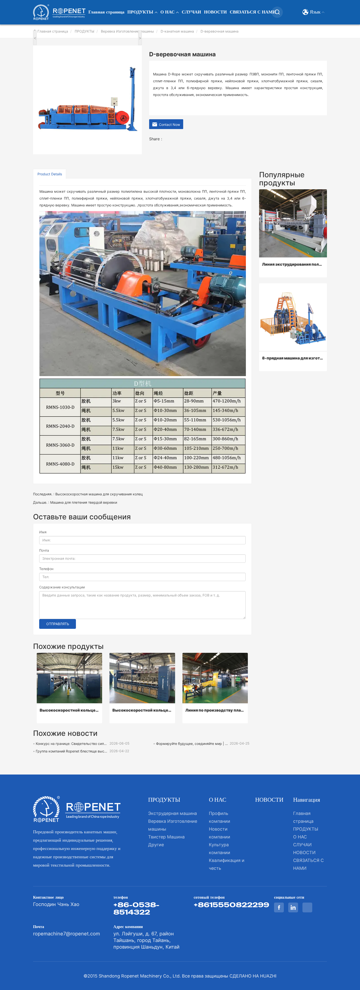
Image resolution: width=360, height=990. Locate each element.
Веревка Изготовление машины (127, 31)
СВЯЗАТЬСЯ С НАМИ (253, 12)
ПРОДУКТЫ (141, 12)
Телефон (46, 569)
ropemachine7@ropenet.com (66, 934)
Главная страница (106, 12)
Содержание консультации (62, 587)
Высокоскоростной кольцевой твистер (69, 710)
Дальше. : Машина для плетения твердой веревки (75, 502)
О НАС (168, 12)
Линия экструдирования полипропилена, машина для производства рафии (293, 264)
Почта (44, 550)
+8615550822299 (231, 904)
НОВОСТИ (215, 12)
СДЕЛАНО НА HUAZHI (252, 975)
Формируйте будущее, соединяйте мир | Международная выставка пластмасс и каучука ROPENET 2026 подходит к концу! (192, 743)
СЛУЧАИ (191, 12)
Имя (43, 532)
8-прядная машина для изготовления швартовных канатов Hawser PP (293, 358)
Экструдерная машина (172, 813)
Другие (156, 844)
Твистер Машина (166, 836)
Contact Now (168, 124)
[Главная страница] (59, 12)
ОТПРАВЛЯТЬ (57, 624)
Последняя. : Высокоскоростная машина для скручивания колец (88, 494)
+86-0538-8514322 (136, 908)
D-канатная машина (177, 31)
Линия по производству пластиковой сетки (215, 710)
